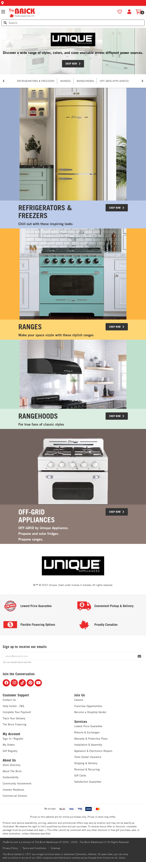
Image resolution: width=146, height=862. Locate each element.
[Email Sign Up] (139, 656)
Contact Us (9, 700)
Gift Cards (80, 775)
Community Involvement (17, 783)
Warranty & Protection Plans (91, 738)
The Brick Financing (14, 724)
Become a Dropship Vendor (90, 712)
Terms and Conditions (34, 848)
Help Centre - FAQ (13, 706)
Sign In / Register (13, 738)
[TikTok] (22, 682)
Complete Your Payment (17, 712)
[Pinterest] (30, 682)
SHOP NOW (71, 63)
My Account (11, 734)
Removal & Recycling (87, 769)
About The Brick (12, 771)
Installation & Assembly (88, 744)
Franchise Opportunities (88, 706)
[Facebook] (6, 682)
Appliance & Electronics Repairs (93, 751)
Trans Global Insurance (87, 757)
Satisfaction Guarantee (87, 781)
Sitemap (55, 848)
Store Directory (11, 765)
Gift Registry (10, 751)
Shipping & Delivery (85, 763)
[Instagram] (14, 682)
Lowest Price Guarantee (88, 726)
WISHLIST (120, 12)
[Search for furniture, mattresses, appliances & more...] (5, 23)
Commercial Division (15, 795)
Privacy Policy (10, 848)
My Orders (9, 744)
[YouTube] (38, 682)
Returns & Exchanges (87, 732)
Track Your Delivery (14, 718)
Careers (78, 700)
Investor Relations (13, 789)
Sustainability (11, 777)
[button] (73, 3)
